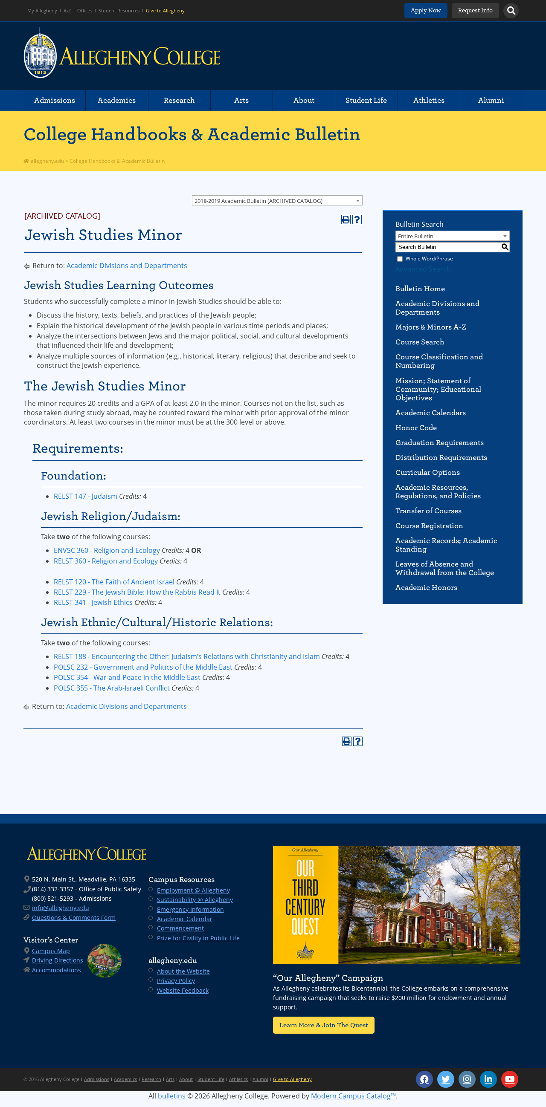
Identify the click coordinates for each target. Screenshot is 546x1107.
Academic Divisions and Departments (127, 265)
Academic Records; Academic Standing (446, 545)
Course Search (419, 342)
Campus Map (51, 951)
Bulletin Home (420, 289)
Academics (117, 100)
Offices (84, 10)
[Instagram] (467, 1079)
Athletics (428, 100)
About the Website (183, 971)
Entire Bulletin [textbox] (415, 236)
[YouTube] (509, 1079)
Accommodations (56, 970)
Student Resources (119, 10)
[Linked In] (488, 1079)
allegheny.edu (46, 161)
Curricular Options (427, 472)
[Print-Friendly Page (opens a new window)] (346, 219)
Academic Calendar (184, 919)
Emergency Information (190, 909)
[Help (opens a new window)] (357, 219)
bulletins (172, 1096)
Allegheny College (122, 56)
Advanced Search (423, 269)
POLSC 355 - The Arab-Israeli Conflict (112, 688)
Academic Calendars (430, 413)
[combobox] (277, 200)
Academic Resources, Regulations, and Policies (438, 491)
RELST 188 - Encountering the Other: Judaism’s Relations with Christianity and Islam (187, 656)
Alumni (491, 100)
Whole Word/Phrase (429, 258)
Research (179, 100)
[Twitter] (445, 1079)
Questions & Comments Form (74, 917)
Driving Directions (57, 960)
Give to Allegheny (165, 10)
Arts (241, 100)
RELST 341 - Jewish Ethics (93, 602)
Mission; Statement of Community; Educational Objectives (438, 389)
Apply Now (426, 10)
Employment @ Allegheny (193, 890)
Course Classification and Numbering (439, 361)
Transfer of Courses (428, 511)
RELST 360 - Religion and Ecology (106, 561)
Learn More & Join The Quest (323, 1025)
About (303, 100)
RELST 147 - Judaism (85, 496)
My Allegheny (42, 10)
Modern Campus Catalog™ (353, 1096)
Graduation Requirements (439, 443)
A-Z (67, 10)
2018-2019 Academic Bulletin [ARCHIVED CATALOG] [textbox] (258, 201)
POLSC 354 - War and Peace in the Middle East (127, 677)
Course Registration (429, 526)
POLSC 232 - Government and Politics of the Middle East (143, 667)
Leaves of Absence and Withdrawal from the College (444, 568)
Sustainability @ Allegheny (195, 900)
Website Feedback (183, 990)
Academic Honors (426, 588)
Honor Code (416, 428)
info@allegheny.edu (60, 908)
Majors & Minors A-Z (430, 327)
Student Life (366, 100)
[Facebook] (424, 1079)
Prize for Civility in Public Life (198, 938)
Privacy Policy (176, 981)
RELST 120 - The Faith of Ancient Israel (114, 582)
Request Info (475, 10)
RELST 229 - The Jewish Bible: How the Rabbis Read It (137, 592)
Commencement (180, 928)
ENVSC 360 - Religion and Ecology (107, 550)
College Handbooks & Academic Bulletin (191, 134)
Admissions (54, 100)
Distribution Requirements (441, 458)
